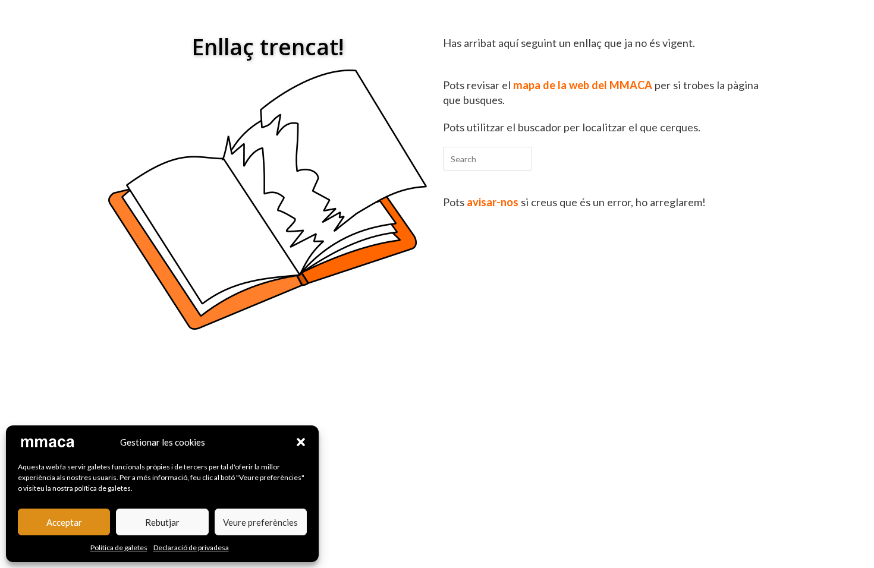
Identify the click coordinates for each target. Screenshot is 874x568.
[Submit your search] (520, 157)
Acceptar (64, 522)
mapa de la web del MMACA (582, 84)
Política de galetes (118, 547)
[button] (301, 442)
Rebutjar (162, 522)
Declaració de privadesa (191, 547)
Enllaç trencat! (268, 46)
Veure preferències (260, 522)
